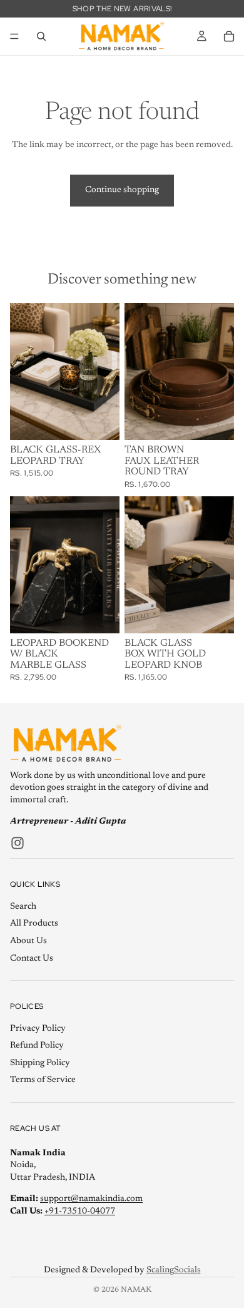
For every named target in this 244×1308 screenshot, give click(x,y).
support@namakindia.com (91, 1199)
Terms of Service (43, 1080)
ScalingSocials (173, 1270)
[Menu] (14, 36)
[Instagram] (17, 843)
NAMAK (136, 1290)
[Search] (41, 36)
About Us (28, 941)
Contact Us (31, 958)
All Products (34, 924)
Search (23, 906)
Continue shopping (122, 190)
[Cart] (229, 36)
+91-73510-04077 (79, 1211)
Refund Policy (37, 1045)
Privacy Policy (38, 1028)
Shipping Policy (40, 1063)
